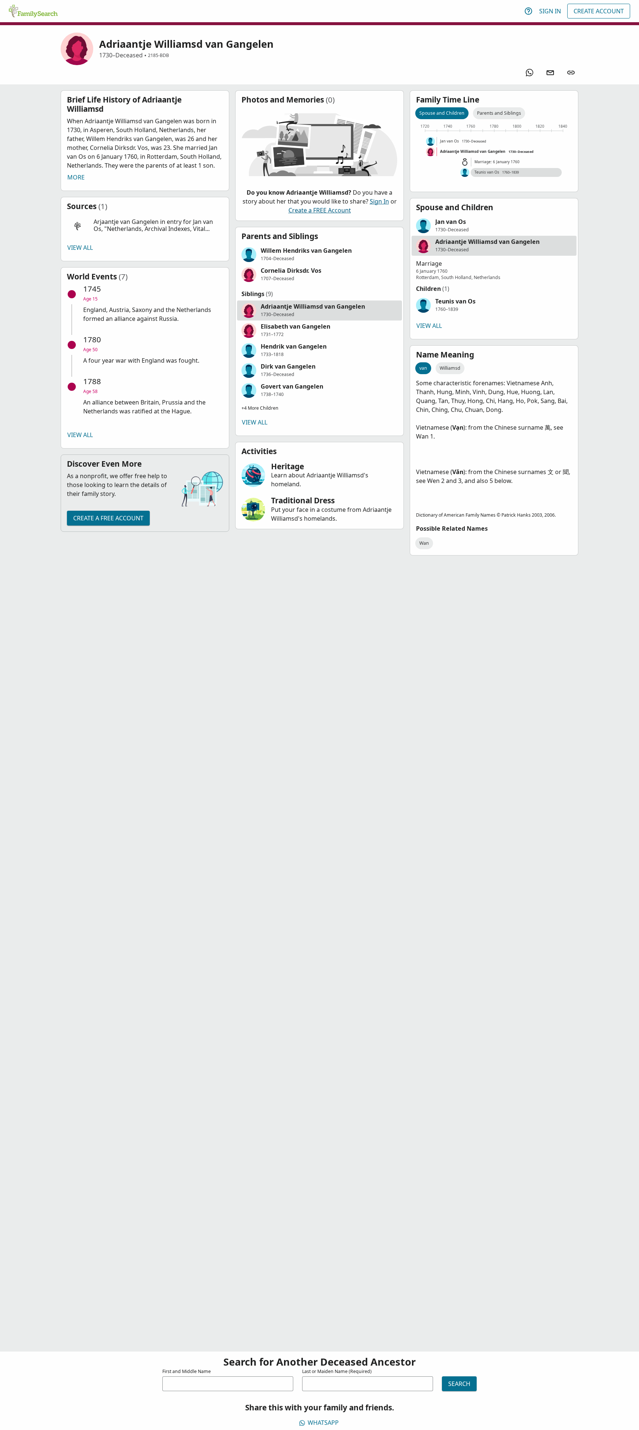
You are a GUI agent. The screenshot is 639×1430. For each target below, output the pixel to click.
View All (80, 248)
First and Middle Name (186, 1371)
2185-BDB (158, 55)
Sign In (550, 11)
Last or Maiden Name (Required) (337, 1371)
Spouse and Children (441, 113)
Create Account (599, 11)
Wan (424, 543)
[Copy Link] (571, 72)
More (76, 177)
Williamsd (450, 368)
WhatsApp (323, 1423)
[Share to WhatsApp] (529, 72)
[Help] (528, 11)
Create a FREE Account (108, 518)
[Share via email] (550, 72)
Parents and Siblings (499, 113)
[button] (144, 225)
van (423, 368)
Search (459, 1384)
